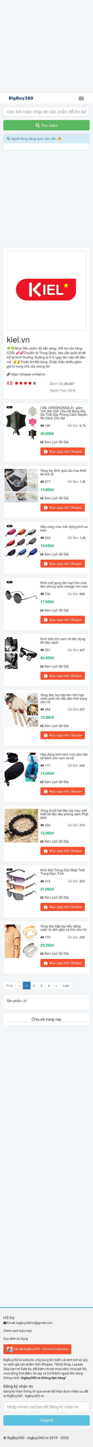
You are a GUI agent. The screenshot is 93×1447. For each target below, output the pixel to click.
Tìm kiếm (49, 125)
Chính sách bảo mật (17, 1331)
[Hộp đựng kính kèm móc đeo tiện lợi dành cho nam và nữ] (21, 769)
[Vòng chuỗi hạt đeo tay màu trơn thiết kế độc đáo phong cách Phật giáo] (21, 825)
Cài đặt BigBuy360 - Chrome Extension (40, 1349)
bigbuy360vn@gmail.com (34, 1323)
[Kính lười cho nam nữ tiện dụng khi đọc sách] (21, 654)
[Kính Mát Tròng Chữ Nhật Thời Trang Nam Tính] (21, 885)
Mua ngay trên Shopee (65, 451)
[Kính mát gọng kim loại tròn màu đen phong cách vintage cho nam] (21, 598)
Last (66, 985)
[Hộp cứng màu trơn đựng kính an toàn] (21, 542)
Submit (46, 1420)
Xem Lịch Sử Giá (56, 442)
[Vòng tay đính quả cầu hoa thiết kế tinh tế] (21, 485)
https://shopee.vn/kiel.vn (28, 374)
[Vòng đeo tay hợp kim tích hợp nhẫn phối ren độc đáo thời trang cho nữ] (21, 710)
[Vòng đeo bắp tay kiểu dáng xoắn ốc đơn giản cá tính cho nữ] (21, 941)
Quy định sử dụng (15, 1338)
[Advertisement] (46, 46)
